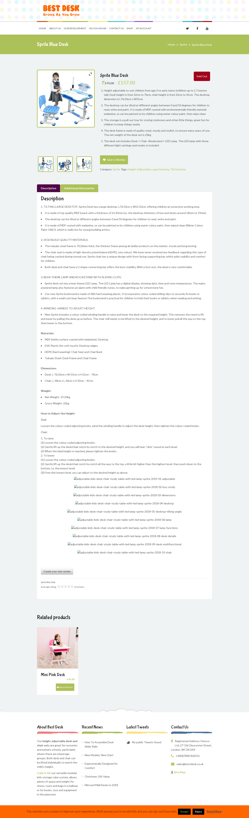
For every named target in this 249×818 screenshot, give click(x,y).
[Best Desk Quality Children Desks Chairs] (61, 10)
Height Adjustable (139, 169)
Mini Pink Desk (53, 674)
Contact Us (116, 28)
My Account (143, 28)
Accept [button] (184, 811)
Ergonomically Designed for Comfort (101, 766)
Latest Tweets (137, 727)
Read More (214, 811)
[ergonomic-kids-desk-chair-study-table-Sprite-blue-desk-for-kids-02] (85, 164)
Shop (130, 28)
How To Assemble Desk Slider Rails (99, 744)
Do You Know (97, 28)
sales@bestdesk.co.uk (189, 764)
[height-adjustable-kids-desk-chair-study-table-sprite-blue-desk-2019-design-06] (66, 164)
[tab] (48, 188)
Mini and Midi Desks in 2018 (101, 785)
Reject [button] (198, 811)
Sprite (183, 44)
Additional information (79, 188)
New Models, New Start (99, 755)
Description (48, 188)
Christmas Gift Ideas (97, 776)
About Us (55, 28)
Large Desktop (160, 169)
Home (42, 28)
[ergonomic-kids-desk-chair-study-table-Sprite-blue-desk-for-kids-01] (46, 164)
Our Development (75, 28)
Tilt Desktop (178, 169)
